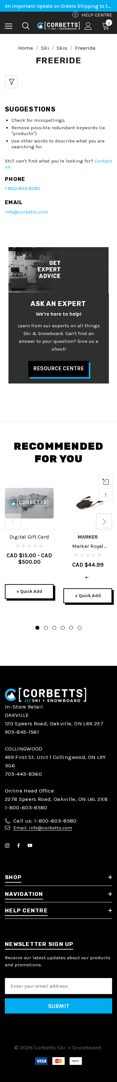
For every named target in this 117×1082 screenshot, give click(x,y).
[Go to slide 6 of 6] (80, 628)
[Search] (26, 26)
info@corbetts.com (26, 212)
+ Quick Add (29, 591)
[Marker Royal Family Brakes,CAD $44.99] (87, 503)
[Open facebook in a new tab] (19, 845)
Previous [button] (13, 521)
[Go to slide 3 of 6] (54, 628)
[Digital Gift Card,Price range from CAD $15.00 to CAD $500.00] (29, 503)
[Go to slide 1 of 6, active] (37, 628)
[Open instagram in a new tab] (8, 845)
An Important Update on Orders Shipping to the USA (58, 6)
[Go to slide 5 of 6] (71, 628)
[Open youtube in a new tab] (31, 845)
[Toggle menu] (8, 26)
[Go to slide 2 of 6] (46, 628)
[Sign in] (88, 26)
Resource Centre (58, 368)
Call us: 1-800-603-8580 (45, 820)
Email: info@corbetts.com (42, 828)
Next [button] (104, 521)
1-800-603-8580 (22, 188)
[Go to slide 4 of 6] (63, 628)
